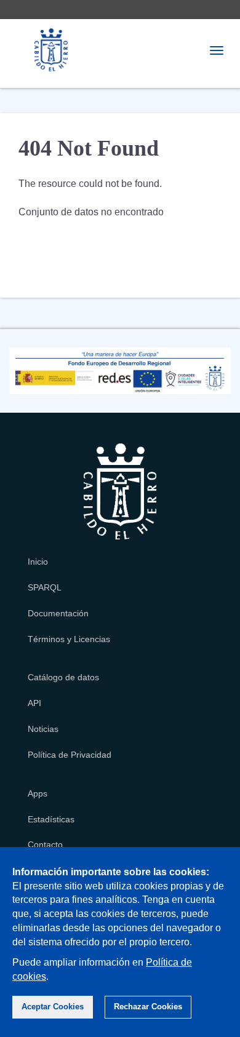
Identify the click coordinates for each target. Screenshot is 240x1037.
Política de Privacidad (69, 755)
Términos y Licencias (69, 639)
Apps (37, 793)
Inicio (38, 561)
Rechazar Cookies (148, 1006)
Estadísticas (51, 819)
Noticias (43, 729)
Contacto (45, 844)
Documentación (58, 613)
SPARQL (45, 587)
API (34, 703)
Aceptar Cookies (53, 1006)
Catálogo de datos (63, 677)
